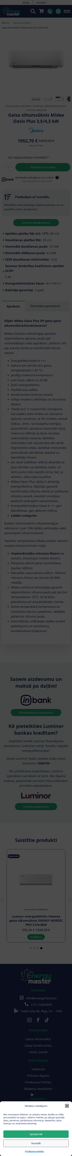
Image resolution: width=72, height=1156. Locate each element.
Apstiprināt (36, 1134)
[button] (67, 1105)
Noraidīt (36, 1143)
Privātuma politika (34, 1151)
